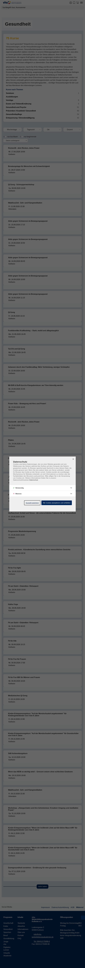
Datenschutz (33, 480)
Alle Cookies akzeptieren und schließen (56, 503)
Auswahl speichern (32, 503)
